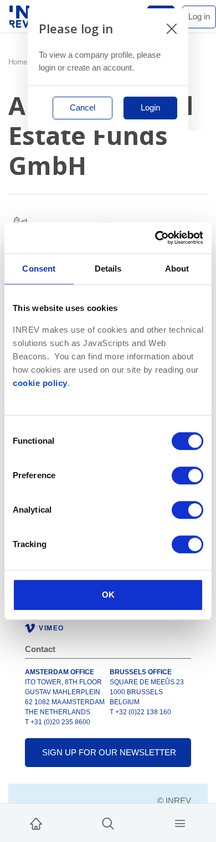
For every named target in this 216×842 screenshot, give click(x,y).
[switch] (187, 475)
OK (108, 594)
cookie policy (40, 383)
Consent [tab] (38, 268)
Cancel (82, 107)
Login (150, 107)
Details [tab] (108, 268)
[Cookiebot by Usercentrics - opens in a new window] (155, 237)
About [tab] (177, 268)
